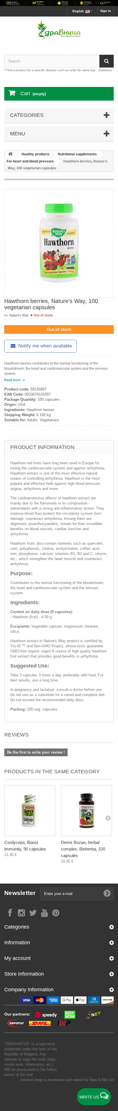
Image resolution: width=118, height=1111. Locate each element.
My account (17, 958)
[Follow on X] (33, 912)
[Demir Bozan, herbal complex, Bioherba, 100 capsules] (86, 810)
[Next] (108, 818)
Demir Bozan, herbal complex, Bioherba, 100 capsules (83, 849)
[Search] (106, 61)
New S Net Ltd (102, 1080)
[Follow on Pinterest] (55, 912)
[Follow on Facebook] (10, 912)
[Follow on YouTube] (44, 912)
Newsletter (20, 893)
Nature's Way (18, 315)
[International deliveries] (59, 3)
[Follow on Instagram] (21, 912)
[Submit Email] (107, 893)
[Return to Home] (10, 154)
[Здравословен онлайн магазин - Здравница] (59, 30)
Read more (12, 380)
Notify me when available (44, 346)
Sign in (105, 11)
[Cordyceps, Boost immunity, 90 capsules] (29, 810)
